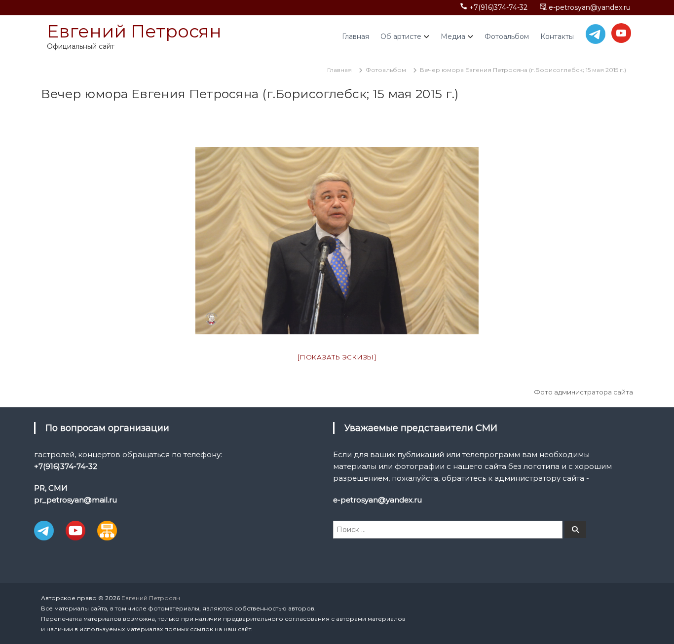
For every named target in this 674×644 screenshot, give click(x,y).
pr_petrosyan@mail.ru (75, 499)
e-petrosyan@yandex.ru (590, 7)
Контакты (557, 36)
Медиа (453, 36)
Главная (355, 36)
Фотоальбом (507, 36)
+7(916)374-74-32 (498, 7)
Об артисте (400, 36)
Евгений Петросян (134, 31)
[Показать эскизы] (337, 357)
